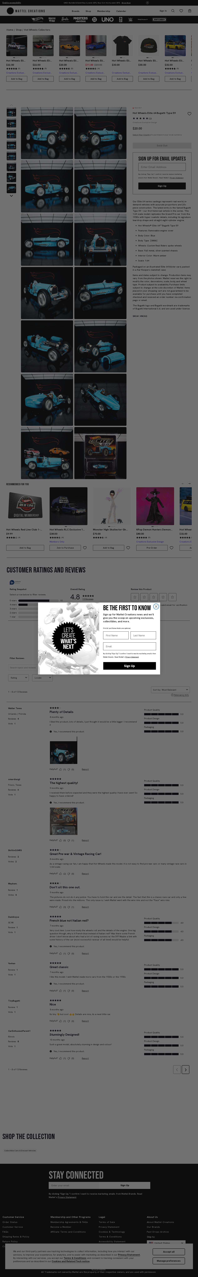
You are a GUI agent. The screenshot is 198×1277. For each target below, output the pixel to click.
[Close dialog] (156, 606)
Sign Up (129, 666)
